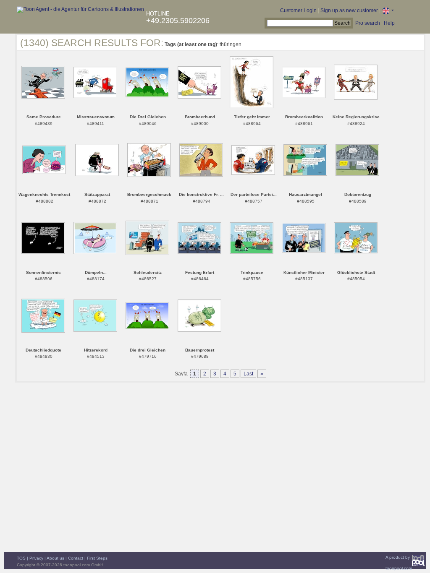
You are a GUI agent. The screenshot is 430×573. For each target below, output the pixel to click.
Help (389, 23)
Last (248, 374)
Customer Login (298, 10)
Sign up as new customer (349, 10)
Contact (75, 558)
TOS (21, 558)
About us (55, 558)
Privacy (36, 558)
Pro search (367, 23)
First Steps (97, 558)
